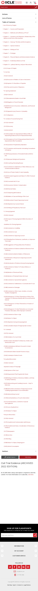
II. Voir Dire (7, 72)
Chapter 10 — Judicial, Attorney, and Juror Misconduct (18, 64)
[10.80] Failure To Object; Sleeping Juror (14, 442)
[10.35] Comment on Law (10, 232)
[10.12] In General (8, 122)
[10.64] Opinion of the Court (11, 370)
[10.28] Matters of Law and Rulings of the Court (16, 196)
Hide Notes (28, 457)
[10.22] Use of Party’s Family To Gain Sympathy (16, 172)
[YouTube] (19, 567)
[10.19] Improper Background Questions (14, 159)
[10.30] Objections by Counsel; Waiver (14, 204)
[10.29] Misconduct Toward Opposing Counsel (16, 200)
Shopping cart (35, 3)
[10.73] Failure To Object (10, 411)
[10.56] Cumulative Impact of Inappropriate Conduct (17, 325)
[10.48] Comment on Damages (12, 287)
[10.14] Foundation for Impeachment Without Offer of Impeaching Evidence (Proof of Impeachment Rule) (18, 134)
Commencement (8, 130)
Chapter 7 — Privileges (10, 53)
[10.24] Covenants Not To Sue (12, 181)
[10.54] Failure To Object (10, 318)
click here (30, 474)
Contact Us (20, 585)
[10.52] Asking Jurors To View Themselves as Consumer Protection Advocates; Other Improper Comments (18, 309)
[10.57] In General (8, 333)
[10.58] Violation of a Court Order (12, 337)
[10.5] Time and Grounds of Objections (14, 87)
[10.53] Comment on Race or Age (12, 314)
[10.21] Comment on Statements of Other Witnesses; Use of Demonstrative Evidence (19, 167)
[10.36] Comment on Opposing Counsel (14, 235)
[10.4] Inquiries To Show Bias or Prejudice (15, 83)
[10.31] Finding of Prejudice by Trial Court (14, 207)
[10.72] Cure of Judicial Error (11, 407)
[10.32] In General (8, 215)
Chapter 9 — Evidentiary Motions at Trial (14, 61)
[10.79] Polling (7, 439)
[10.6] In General (8, 94)
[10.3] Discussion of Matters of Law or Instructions (17, 79)
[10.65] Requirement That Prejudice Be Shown (16, 374)
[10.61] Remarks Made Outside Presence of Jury (16, 351)
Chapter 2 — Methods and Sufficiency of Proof (16, 33)
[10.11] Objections (8, 115)
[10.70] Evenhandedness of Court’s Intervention (16, 398)
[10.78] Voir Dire (8, 435)
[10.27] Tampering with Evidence (12, 192)
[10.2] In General (8, 76)
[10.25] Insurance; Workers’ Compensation (15, 185)
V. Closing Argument (9, 211)
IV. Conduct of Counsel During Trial (13, 119)
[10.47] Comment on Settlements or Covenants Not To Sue (19, 283)
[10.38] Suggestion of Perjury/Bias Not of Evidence (17, 245)
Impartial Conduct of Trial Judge (12, 366)
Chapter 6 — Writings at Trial (11, 49)
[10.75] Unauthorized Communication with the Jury (17, 422)
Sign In (14, 585)
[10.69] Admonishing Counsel (11, 394)
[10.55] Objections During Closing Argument (15, 322)
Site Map (9, 585)
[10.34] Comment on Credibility (12, 228)
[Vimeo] (24, 567)
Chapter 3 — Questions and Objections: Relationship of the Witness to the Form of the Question (19, 37)
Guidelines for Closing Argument (12, 224)
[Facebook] (15, 567)
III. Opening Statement (10, 91)
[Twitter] (10, 567)
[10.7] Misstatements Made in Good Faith (15, 98)
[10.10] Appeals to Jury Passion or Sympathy (15, 111)
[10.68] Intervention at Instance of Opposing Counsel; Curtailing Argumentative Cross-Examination (18, 389)
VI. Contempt (7, 329)
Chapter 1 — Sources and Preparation (14, 29)
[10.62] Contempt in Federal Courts (13, 355)
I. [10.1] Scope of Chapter (10, 68)
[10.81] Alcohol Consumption (11, 446)
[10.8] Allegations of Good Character (13, 102)
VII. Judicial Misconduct (10, 359)
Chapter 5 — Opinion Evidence (12, 45)
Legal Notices (27, 585)
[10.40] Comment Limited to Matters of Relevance (17, 254)
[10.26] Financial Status (10, 189)
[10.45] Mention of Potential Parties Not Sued (16, 276)
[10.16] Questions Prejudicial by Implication (15, 144)
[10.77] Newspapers (9, 431)
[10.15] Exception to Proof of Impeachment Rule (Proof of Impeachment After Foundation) (19, 140)
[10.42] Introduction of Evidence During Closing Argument (19, 263)
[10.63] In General (8, 363)
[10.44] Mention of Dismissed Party (13, 272)
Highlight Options (10, 457)
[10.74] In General (8, 418)
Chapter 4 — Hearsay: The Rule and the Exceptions (17, 42)
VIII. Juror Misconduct (9, 414)
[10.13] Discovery (8, 126)
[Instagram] (28, 567)
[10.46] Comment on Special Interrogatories (15, 280)
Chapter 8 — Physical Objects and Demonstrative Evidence (19, 57)
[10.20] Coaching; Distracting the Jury (13, 163)
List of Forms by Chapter (10, 25)
